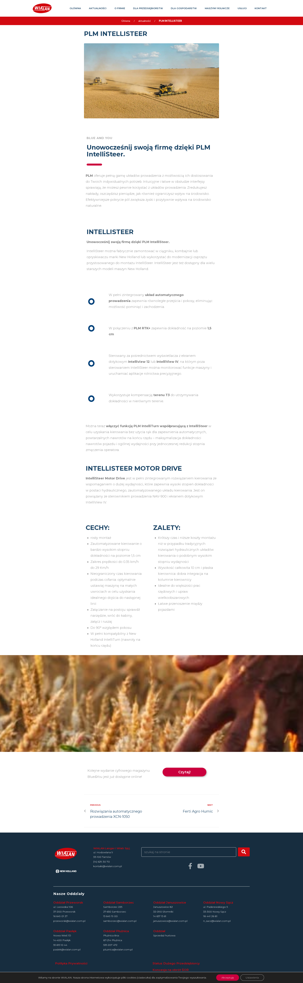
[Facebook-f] (190, 866)
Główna (125, 20)
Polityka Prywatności (71, 963)
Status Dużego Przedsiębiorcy (176, 963)
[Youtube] (201, 866)
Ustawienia (252, 977)
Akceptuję (227, 977)
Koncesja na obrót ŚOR (171, 970)
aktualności (144, 20)
